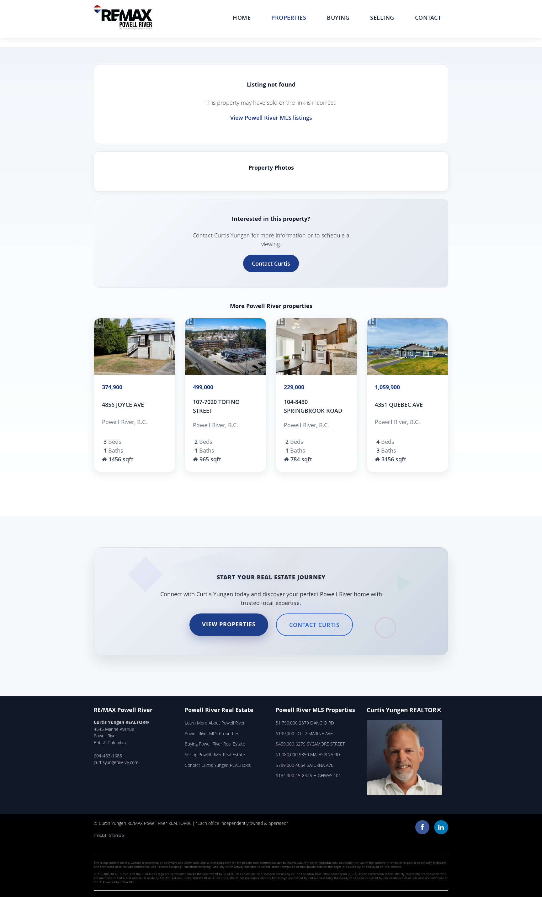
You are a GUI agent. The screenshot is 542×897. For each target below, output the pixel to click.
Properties (288, 17)
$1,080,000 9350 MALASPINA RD (308, 754)
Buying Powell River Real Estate (215, 744)
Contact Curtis (271, 263)
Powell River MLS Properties (212, 733)
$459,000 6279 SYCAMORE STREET (310, 744)
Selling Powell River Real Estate (215, 754)
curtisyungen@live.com (116, 762)
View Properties (229, 624)
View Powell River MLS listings (271, 117)
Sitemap (116, 835)
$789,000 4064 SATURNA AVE (304, 765)
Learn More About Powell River (215, 723)
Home (242, 17)
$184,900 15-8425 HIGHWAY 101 (308, 775)
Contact (428, 17)
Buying (338, 17)
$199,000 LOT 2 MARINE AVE (304, 733)
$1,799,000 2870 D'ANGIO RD (305, 723)
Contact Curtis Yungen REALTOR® (218, 765)
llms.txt (100, 835)
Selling (382, 17)
